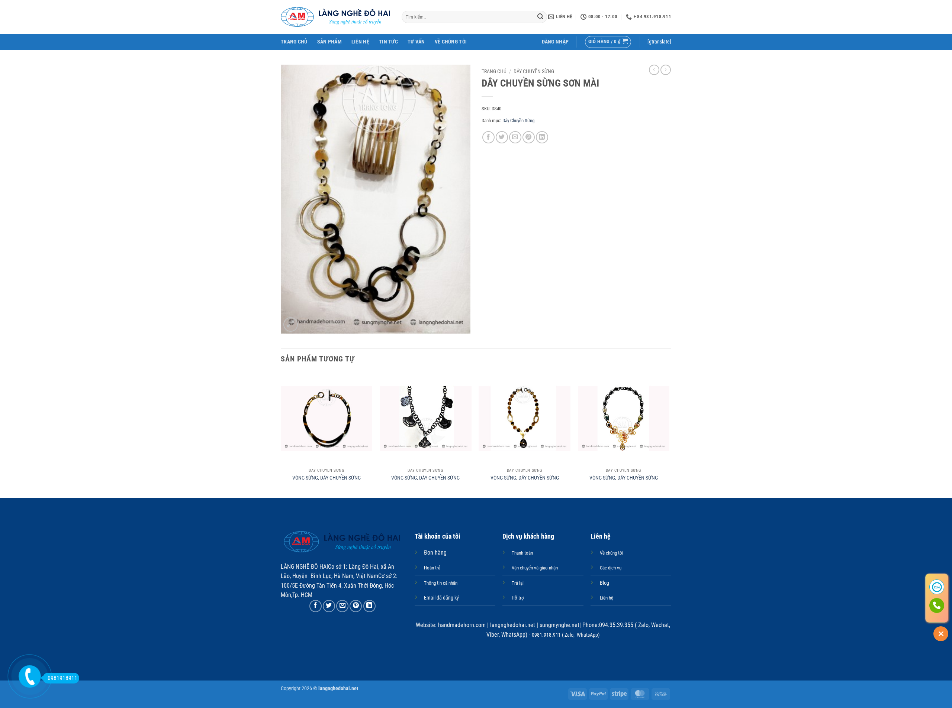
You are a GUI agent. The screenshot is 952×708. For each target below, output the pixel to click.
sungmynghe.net (558, 625)
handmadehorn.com (461, 625)
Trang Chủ (294, 42)
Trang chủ (494, 71)
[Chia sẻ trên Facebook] (488, 137)
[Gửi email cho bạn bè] (515, 137)
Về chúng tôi (451, 42)
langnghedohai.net (512, 625)
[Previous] (281, 434)
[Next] (669, 434)
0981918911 (62, 678)
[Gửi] (540, 17)
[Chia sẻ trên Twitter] (502, 137)
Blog (604, 583)
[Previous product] (665, 70)
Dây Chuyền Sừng (534, 71)
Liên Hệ (360, 42)
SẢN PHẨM (329, 42)
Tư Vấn (416, 42)
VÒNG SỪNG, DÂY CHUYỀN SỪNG (326, 478)
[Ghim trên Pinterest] (528, 137)
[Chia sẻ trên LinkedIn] (542, 137)
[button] (555, 42)
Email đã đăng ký (441, 598)
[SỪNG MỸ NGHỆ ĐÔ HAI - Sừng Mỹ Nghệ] (335, 17)
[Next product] (654, 70)
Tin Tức (388, 42)
